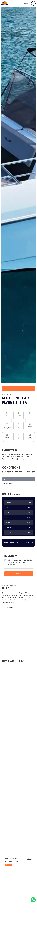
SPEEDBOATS (6, 394)
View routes (9, 607)
